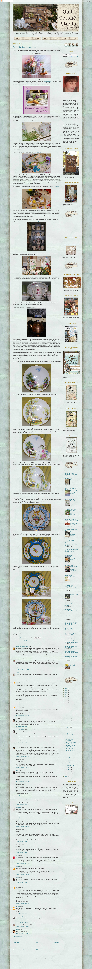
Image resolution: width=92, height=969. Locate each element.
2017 (66, 698)
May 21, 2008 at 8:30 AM (22, 742)
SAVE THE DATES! (69, 634)
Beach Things (73, 500)
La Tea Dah (19, 658)
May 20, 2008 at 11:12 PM (22, 656)
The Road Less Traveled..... (70, 740)
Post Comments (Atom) (40, 946)
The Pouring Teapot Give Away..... (71, 743)
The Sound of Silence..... (70, 764)
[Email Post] (31, 638)
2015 (66, 702)
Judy (17, 770)
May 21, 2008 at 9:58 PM (22, 863)
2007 (66, 776)
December (68, 718)
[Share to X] (37, 638)
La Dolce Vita (68, 478)
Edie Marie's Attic (21, 705)
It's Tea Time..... (71, 748)
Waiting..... (69, 762)
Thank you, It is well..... (70, 751)
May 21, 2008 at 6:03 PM (22, 804)
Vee (17, 718)
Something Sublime (70, 651)
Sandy (17, 877)
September (69, 725)
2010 (66, 713)
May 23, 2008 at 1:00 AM (22, 913)
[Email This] (34, 638)
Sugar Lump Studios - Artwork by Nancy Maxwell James (70, 640)
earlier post (38, 152)
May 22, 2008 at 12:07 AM (22, 874)
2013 (66, 707)
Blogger (53, 958)
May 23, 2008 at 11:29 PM (22, 926)
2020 (66, 692)
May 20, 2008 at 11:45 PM (22, 669)
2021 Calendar (68, 647)
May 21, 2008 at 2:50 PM (22, 781)
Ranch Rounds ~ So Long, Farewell (74, 492)
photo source (36, 79)
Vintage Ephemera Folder (71, 642)
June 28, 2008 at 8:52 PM (22, 933)
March (68, 769)
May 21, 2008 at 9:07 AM (22, 756)
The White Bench (69, 565)
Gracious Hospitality (48, 81)
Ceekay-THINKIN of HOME (22, 646)
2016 (66, 700)
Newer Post (16, 942)
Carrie (17, 672)
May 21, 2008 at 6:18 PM (22, 826)
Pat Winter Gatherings (71, 646)
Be (70, 479)
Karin (17, 866)
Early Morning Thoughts (71, 622)
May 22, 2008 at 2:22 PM (22, 882)
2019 (66, 694)
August (68, 727)
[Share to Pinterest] (40, 638)
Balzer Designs (69, 603)
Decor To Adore (20, 729)
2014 (66, 705)
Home (37, 942)
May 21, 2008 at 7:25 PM (22, 852)
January (68, 773)
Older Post (57, 942)
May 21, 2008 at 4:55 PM (22, 795)
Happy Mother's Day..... (70, 754)
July (67, 729)
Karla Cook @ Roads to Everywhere (25, 916)
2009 (66, 715)
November (68, 720)
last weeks (56, 186)
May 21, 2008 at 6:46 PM (22, 841)
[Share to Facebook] (38, 638)
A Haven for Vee (69, 615)
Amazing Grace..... (71, 757)
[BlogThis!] (36, 638)
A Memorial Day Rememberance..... (71, 736)
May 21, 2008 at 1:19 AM (22, 703)
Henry (17, 929)
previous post (37, 221)
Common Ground (68, 575)
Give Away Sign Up (22, 640)
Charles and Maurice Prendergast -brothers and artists (71, 544)
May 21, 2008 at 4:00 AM (22, 726)
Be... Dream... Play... (71, 633)
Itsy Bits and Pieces (70, 663)
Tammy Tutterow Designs (71, 656)
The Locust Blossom (70, 593)
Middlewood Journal (70, 499)
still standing (69, 629)
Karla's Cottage (69, 609)
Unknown (18, 906)
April (68, 767)
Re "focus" (73, 576)
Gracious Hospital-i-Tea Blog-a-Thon (38, 640)
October (68, 723)
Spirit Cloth (68, 628)
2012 (66, 709)
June (67, 731)
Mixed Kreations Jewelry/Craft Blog (70, 586)
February (68, 771)
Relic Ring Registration (71, 652)
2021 (66, 690)
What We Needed (74, 594)
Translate (75, 56)
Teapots (51, 640)
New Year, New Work (70, 551)
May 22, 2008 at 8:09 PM (22, 903)
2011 (66, 711)
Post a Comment (18, 936)
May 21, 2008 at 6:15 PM (22, 817)
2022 (66, 688)
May (67, 733)
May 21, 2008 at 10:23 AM (22, 767)
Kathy (17, 855)
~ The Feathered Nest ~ (71, 509)
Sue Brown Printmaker (70, 519)
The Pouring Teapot (26, 82)
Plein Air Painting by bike (73, 558)
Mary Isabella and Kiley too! (24, 922)
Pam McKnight (68, 555)
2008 (66, 717)
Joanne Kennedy (20, 680)
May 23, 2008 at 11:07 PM (22, 920)
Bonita (17, 745)
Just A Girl (19, 885)
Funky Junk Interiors (70, 473)
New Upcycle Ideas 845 (71, 474)
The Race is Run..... (69, 759)
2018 (66, 696)
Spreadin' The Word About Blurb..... (71, 746)
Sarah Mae (18, 807)
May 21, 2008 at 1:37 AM (22, 715)
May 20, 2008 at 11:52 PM (22, 678)
